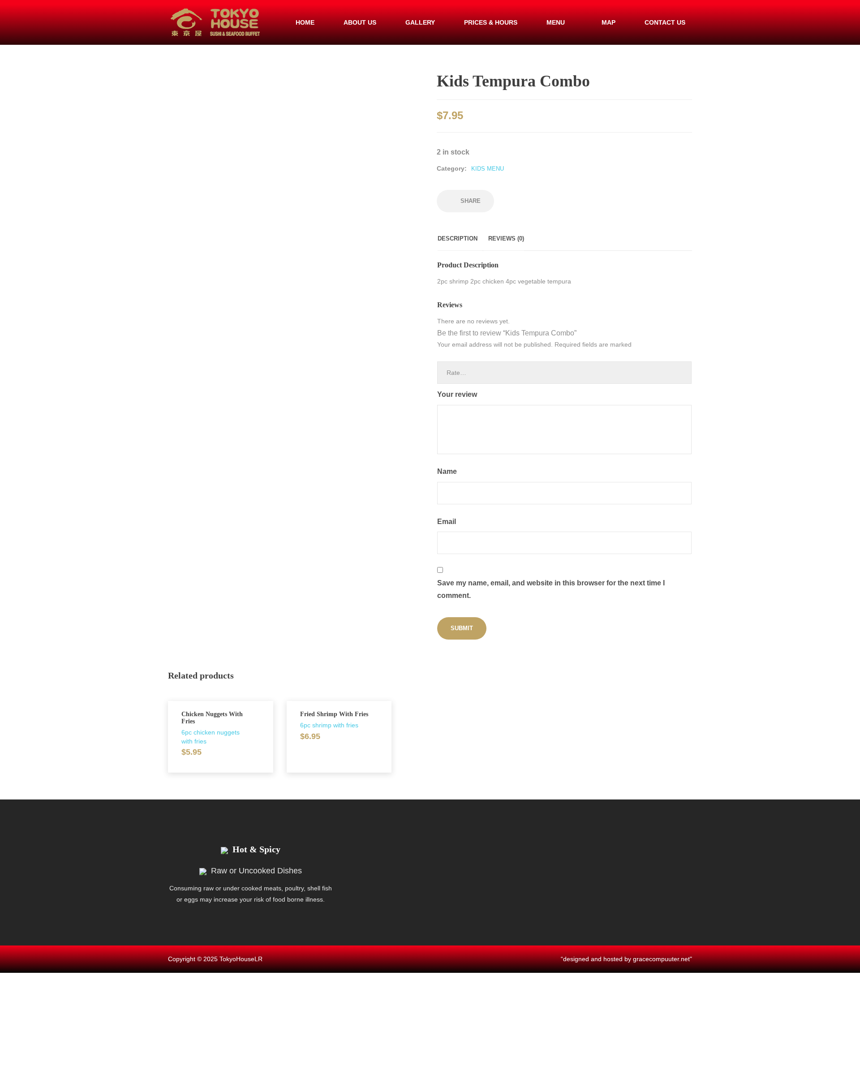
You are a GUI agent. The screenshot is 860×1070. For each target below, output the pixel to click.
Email (447, 521)
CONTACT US (665, 22)
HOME (305, 22)
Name (448, 471)
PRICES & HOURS (490, 22)
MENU (555, 22)
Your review (458, 394)
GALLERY (420, 22)
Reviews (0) (506, 238)
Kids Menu (487, 168)
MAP (608, 22)
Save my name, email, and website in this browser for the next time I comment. (551, 589)
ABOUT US (360, 22)
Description (457, 238)
